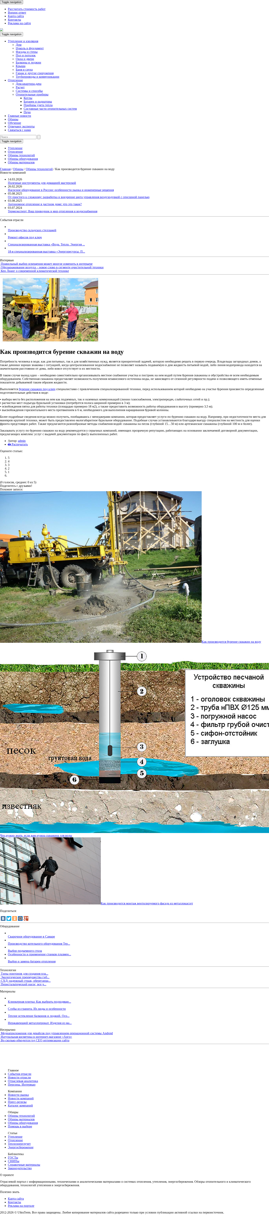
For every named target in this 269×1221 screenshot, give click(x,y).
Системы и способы (29, 91)
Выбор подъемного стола (25, 950)
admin (22, 440)
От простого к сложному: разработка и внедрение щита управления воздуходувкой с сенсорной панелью (78, 197)
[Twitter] (8, 918)
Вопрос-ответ (17, 12)
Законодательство (20, 1168)
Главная (5, 169)
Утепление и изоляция (23, 41)
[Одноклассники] (14, 918)
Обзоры (13, 119)
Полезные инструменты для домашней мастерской (42, 183)
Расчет (20, 87)
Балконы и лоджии (28, 62)
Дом (18, 44)
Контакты (14, 19)
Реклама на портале (21, 1205)
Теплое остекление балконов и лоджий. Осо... (39, 1016)
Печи (27, 112)
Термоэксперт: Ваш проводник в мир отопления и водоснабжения (52, 211)
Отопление (15, 80)
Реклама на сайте (19, 23)
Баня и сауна (24, 69)
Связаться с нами (19, 130)
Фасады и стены (27, 51)
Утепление (15, 148)
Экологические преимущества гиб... (25, 977)
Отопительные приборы (32, 94)
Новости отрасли (19, 1077)
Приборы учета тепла (38, 105)
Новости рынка (18, 1094)
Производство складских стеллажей (32, 230)
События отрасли (19, 1074)
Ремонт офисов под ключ (25, 237)
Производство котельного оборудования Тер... (39, 943)
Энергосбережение (20, 1147)
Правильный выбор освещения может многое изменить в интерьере (47, 263)
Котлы (28, 98)
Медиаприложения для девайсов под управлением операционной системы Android (57, 1033)
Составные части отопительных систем (50, 108)
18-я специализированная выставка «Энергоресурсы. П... (46, 251)
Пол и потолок (26, 55)
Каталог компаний (20, 1105)
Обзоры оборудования (23, 158)
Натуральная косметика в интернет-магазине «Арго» (36, 1036)
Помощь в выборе (20, 1126)
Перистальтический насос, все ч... (23, 984)
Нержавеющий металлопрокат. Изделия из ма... (40, 1023)
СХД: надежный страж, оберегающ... (26, 980)
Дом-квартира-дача (28, 83)
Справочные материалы (24, 1164)
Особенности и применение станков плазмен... (39, 954)
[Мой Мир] (20, 918)
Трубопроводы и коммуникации (37, 76)
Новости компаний (21, 1098)
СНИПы (13, 1161)
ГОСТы (13, 1157)
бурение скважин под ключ (37, 389)
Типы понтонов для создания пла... (24, 973)
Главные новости (19, 115)
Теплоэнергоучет (19, 1143)
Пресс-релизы (17, 1102)
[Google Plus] (26, 918)
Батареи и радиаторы (38, 101)
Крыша (20, 66)
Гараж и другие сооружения (35, 73)
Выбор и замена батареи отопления (32, 961)
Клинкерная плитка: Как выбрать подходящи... (39, 1001)
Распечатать (19, 444)
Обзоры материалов (21, 162)
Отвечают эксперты (21, 126)
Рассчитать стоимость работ (26, 9)
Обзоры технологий (21, 155)
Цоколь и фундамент (30, 48)
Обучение (14, 123)
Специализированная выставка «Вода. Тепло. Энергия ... (46, 244)
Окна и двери (25, 59)
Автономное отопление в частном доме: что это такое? (45, 204)
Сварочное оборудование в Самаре (31, 936)
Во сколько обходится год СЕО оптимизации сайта (35, 1040)
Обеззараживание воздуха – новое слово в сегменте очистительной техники (52, 267)
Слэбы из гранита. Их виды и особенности (37, 1008)
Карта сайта (16, 16)
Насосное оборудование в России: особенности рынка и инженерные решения (61, 190)
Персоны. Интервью (21, 1084)
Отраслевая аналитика (23, 1081)
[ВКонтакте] (3, 918)
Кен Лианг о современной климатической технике (35, 271)
